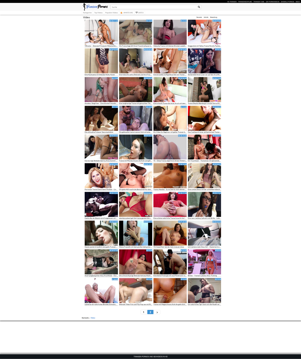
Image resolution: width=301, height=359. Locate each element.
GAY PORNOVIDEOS (272, 1)
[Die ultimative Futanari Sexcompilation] (101, 118)
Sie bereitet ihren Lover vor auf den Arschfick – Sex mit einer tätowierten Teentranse (218, 75)
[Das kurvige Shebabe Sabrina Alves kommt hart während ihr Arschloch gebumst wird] (101, 147)
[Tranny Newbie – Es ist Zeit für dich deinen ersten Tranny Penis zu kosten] (170, 175)
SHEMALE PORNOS (287, 1)
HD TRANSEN (232, 1)
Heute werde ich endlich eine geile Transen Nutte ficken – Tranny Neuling (111, 247)
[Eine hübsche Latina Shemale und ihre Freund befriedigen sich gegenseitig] (135, 60)
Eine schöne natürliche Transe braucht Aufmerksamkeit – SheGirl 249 (178, 218)
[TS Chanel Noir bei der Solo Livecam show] (170, 233)
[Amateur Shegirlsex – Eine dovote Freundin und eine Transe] (101, 89)
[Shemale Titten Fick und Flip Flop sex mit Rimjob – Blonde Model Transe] (135, 290)
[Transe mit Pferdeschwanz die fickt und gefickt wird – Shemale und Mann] (135, 147)
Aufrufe (206, 17)
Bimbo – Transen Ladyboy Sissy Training (202, 276)
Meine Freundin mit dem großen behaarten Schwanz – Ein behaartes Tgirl (145, 247)
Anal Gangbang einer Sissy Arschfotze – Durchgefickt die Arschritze (109, 276)
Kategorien (87, 13)
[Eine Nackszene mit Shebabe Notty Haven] (101, 60)
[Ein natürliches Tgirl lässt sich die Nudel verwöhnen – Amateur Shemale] (204, 290)
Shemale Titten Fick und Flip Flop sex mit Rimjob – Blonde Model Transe (145, 304)
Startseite (85, 318)
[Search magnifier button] (199, 7)
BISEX (298, 1)
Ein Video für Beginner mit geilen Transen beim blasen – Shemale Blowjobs (180, 132)
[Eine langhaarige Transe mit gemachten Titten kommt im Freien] (135, 89)
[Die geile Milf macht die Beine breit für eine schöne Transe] (135, 175)
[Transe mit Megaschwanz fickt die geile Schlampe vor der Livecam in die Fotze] (170, 290)
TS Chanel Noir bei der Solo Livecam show (168, 247)
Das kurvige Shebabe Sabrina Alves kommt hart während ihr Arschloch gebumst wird (115, 161)
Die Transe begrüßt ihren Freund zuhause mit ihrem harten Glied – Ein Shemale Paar (149, 46)
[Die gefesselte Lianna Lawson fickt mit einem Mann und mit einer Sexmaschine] (135, 118)
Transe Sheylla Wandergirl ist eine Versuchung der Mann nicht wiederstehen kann (217, 103)
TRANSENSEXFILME (245, 1)
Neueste (199, 17)
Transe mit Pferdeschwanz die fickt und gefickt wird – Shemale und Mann (145, 161)
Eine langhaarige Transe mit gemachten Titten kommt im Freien (142, 103)
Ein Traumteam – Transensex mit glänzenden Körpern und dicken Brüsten (214, 161)
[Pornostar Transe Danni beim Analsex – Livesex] (101, 175)
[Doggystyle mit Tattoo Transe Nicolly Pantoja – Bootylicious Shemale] (204, 32)
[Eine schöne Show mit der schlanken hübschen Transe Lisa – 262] (204, 175)
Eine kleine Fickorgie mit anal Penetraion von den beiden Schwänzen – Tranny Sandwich (185, 276)
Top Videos (98, 13)
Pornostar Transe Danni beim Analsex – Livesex (102, 189)
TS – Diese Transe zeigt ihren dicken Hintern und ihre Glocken (175, 161)
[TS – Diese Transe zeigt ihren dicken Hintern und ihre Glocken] (170, 147)
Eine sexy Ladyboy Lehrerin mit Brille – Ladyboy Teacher (208, 218)
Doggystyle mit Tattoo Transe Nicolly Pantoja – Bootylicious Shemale (213, 46)
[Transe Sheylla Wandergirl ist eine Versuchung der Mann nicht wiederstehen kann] (204, 89)
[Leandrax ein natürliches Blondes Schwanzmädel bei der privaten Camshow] (101, 290)
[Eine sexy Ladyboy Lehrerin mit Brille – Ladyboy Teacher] (204, 204)
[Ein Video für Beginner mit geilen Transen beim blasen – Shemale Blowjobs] (170, 118)
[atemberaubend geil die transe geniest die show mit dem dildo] (135, 204)
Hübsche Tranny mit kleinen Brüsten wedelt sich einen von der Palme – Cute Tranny (183, 46)
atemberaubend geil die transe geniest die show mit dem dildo (141, 218)
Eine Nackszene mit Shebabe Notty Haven (100, 75)
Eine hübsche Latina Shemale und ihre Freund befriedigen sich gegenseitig (146, 75)
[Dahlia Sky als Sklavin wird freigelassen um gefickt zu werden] (101, 204)
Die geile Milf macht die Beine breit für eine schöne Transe (140, 189)
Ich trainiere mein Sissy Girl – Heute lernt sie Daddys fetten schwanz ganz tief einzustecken (221, 247)
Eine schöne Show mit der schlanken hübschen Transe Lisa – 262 (211, 189)
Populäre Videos (111, 13)
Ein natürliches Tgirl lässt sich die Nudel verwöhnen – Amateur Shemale (214, 304)
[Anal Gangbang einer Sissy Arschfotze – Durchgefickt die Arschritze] (101, 261)
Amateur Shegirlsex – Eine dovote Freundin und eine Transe (106, 103)
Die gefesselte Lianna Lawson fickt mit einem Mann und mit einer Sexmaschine (147, 132)
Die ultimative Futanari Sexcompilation (99, 132)
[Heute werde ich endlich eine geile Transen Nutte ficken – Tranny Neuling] (101, 233)
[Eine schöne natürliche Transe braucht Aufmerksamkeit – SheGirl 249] (170, 204)
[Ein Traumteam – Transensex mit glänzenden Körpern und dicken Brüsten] (204, 147)
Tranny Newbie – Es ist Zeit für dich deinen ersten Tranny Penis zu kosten (179, 189)
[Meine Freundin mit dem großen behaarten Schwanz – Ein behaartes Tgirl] (135, 233)
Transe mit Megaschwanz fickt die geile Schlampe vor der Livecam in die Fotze (181, 304)
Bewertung (213, 17)
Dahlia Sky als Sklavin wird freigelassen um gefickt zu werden (107, 218)
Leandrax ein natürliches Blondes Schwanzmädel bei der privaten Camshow (112, 304)
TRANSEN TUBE (258, 1)
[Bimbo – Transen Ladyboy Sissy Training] (204, 261)
